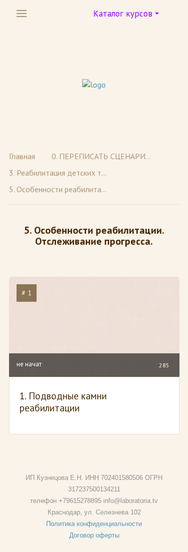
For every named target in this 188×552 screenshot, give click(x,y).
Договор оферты (94, 535)
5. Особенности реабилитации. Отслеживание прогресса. (59, 189)
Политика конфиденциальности (94, 523)
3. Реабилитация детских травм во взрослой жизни (59, 173)
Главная (22, 156)
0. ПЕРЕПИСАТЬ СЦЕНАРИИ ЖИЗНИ (102, 156)
